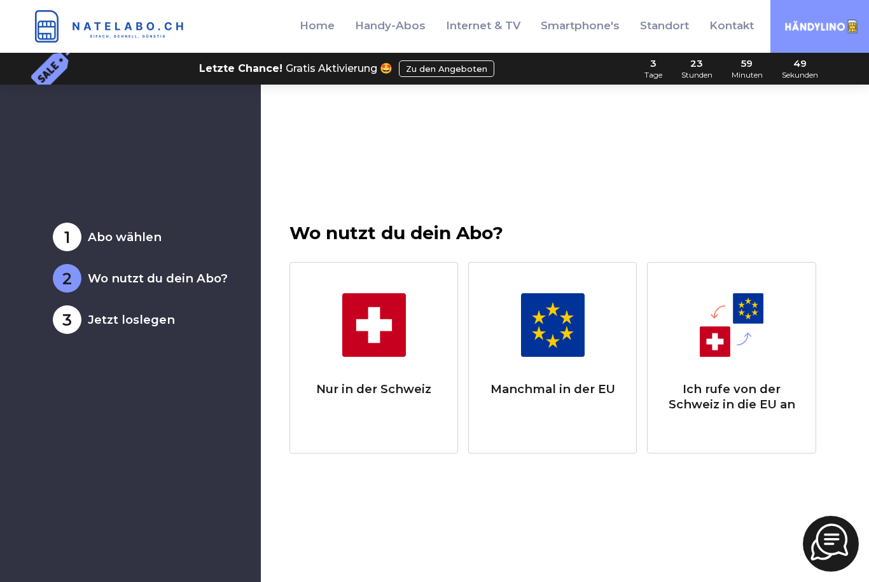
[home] (111, 26)
